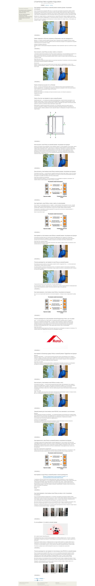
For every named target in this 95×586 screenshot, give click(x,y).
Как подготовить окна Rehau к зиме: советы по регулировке (49, 203)
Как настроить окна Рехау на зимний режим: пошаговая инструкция (52, 144)
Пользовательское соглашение (44, 582)
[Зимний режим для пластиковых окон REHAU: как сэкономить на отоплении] (55, 429)
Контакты (38, 582)
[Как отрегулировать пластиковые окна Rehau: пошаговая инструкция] (55, 305)
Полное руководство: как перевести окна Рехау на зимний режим (51, 262)
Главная (42, 5)
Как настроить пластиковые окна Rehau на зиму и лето (48, 382)
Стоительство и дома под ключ (47, 2)
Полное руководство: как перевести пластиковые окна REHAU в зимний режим (55, 551)
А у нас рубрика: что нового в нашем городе (45, 522)
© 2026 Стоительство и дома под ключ (24, 582)
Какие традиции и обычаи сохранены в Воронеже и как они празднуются (53, 38)
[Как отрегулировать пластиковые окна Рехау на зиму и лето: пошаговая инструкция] (55, 512)
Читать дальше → (37, 48)
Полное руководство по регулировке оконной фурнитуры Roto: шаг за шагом (54, 318)
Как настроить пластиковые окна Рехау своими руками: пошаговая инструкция (55, 171)
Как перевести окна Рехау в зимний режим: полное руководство (51, 474)
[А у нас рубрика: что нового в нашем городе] (55, 529)
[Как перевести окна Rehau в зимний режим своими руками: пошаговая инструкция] (55, 27)
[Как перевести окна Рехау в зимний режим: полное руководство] (55, 477)
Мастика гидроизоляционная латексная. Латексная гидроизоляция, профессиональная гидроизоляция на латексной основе (25, 16)
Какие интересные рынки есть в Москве (44, 85)
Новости (47, 5)
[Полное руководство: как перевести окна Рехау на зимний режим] (55, 276)
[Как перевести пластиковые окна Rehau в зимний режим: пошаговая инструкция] (55, 251)
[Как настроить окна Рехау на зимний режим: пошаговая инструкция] (55, 160)
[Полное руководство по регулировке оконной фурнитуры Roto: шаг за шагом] (55, 339)
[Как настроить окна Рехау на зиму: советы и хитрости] (55, 74)
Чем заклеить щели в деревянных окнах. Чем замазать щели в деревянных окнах (25, 11)
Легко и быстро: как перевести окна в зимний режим (48, 98)
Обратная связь (57, 582)
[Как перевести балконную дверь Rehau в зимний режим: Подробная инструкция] (55, 371)
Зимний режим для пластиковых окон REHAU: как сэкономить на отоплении (54, 411)
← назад (36, 578)
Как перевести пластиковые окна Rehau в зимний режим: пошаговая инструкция (55, 235)
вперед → (41, 578)
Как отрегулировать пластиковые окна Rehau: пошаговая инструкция (52, 292)
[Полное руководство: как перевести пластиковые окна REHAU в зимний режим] (55, 568)
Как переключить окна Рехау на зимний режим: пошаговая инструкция (52, 440)
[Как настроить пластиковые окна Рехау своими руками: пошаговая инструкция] (55, 190)
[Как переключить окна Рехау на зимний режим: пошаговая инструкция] (55, 461)
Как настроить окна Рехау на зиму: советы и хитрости (48, 52)
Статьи (51, 5)
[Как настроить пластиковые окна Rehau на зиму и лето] (55, 400)
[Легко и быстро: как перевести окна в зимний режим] (55, 125)
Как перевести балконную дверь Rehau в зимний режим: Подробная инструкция (55, 353)
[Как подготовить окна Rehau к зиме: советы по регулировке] (55, 222)
